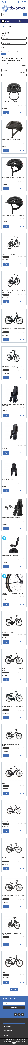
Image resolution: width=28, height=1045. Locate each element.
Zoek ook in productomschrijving (10, 51)
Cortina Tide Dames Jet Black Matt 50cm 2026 (12, 745)
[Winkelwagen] (22, 1)
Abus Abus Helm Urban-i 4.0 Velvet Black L (13, 177)
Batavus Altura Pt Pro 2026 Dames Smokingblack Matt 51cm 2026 (11, 253)
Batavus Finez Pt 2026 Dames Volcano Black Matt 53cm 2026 (13, 329)
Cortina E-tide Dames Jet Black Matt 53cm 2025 (13, 669)
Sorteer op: (24, 65)
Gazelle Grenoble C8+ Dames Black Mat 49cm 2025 (12, 934)
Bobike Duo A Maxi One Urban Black (11, 517)
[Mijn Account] (19, 1)
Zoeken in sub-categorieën (9, 47)
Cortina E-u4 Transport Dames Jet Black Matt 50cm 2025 (12, 707)
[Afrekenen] (25, 1)
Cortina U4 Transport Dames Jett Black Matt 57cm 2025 (13, 820)
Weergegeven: (23, 72)
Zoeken (8, 26)
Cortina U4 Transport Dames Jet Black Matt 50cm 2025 (13, 782)
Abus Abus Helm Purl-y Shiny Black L (11, 139)
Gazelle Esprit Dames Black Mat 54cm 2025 (13, 857)
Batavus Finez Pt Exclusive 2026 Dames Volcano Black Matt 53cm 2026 (12, 367)
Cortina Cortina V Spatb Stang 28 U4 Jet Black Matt (12, 593)
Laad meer (14, 989)
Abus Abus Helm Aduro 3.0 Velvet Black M (12, 102)
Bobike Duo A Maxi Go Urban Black (11, 480)
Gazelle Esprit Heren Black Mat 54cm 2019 (13, 895)
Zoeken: (3, 35)
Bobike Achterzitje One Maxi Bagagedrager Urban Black (13, 405)
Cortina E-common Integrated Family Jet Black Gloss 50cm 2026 (13, 631)
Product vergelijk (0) (6, 63)
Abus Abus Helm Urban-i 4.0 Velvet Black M (13, 215)
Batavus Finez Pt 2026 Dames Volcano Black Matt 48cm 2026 (13, 291)
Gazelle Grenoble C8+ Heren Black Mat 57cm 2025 (13, 971)
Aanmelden (14, 1007)
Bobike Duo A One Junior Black (10, 555)
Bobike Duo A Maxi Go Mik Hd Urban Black (12, 442)
